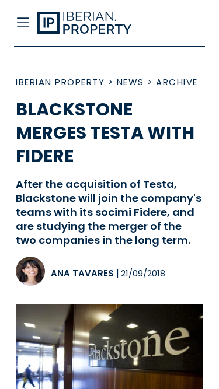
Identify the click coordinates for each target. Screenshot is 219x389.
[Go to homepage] (89, 23)
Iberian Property (60, 82)
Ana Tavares (82, 273)
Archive (177, 82)
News (130, 82)
